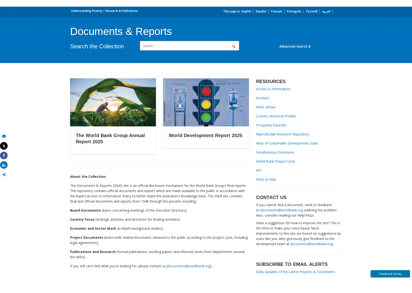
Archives (262, 98)
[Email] (3, 136)
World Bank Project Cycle (275, 161)
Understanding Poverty (86, 11)
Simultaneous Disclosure (275, 152)
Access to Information (273, 89)
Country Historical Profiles (276, 116)
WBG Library (265, 107)
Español (261, 11)
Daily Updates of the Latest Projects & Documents (295, 271)
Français (276, 11)
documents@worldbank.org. (312, 244)
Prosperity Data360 (271, 125)
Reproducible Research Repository (282, 134)
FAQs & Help (266, 179)
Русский (312, 11)
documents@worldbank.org (189, 266)
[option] (113, 120)
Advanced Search (293, 46)
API (258, 170)
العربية (326, 11)
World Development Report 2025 (205, 135)
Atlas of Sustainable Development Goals (287, 143)
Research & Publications (122, 11)
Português (294, 11)
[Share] (3, 155)
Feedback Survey (390, 274)
